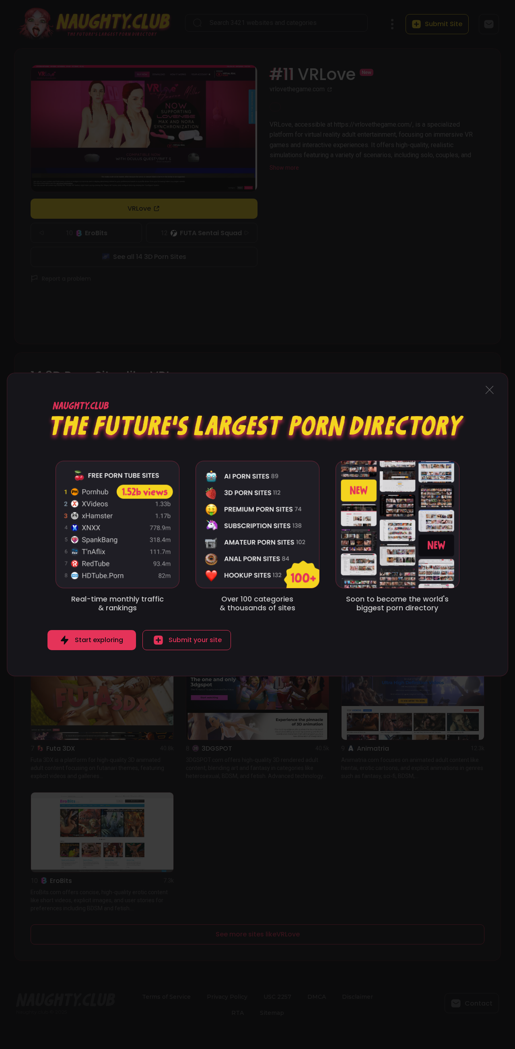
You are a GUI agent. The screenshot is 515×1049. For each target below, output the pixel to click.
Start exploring (99, 640)
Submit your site (195, 640)
